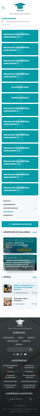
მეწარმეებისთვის (10, 381)
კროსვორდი (8, 212)
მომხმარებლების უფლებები (29, 376)
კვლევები (31, 337)
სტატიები (19, 344)
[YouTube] (25, 354)
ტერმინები (8, 215)
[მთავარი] (2, 22)
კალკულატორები (10, 208)
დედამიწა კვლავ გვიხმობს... (21, 299)
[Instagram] (21, 354)
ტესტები (7, 201)
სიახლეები (26, 341)
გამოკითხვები (9, 204)
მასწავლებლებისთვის (29, 381)
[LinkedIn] (17, 354)
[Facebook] (14, 354)
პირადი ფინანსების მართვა (10, 366)
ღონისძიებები (12, 341)
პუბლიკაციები (8, 337)
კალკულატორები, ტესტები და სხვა (17, 21)
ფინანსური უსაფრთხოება (10, 376)
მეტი (35, 232)
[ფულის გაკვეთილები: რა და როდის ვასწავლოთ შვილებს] (7, 288)
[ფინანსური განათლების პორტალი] (20, 7)
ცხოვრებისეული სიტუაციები (10, 386)
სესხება (10, 371)
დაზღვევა (29, 371)
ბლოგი (20, 337)
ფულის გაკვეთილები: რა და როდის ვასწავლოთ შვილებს (24, 287)
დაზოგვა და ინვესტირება (29, 366)
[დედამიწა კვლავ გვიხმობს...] (7, 301)
